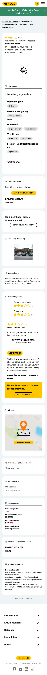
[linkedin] (26, 669)
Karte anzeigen (23, 442)
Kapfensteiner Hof (12, 570)
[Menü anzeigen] (43, 3)
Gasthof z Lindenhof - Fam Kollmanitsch (21, 577)
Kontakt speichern (14, 547)
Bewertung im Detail (23, 340)
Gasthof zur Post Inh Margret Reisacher (21, 584)
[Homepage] (9, 4)
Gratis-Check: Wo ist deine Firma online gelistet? (23, 11)
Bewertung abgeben (26, 41)
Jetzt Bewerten (23, 394)
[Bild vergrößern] (36, 246)
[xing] (32, 669)
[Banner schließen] (44, 10)
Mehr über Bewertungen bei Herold (22, 377)
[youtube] (20, 669)
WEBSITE (9, 202)
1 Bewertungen (11, 41)
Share (8, 551)
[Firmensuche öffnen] (37, 4)
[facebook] (14, 669)
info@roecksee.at (14, 199)
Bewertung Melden (23, 342)
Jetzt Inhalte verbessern (23, 225)
